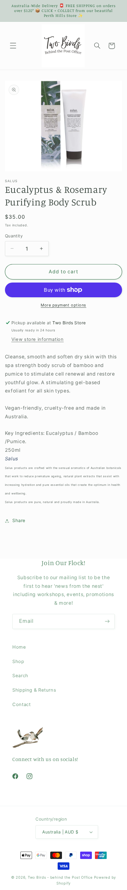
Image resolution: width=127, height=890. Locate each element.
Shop (18, 661)
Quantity (14, 235)
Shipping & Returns (34, 690)
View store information (37, 339)
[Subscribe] (107, 621)
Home (19, 647)
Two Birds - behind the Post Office (60, 877)
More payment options (63, 305)
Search (20, 675)
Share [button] (19, 520)
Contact (21, 704)
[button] (13, 46)
